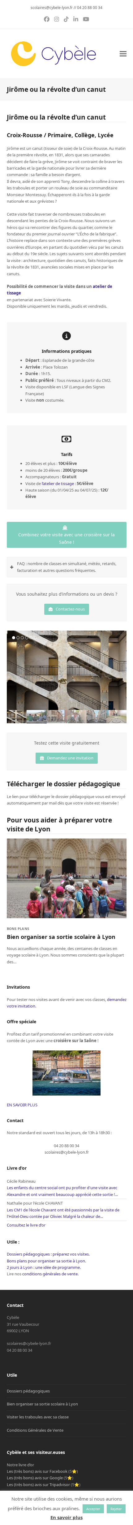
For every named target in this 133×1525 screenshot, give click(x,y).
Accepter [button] (93, 1508)
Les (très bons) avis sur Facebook (37, 1471)
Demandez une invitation (70, 758)
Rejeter (116, 1508)
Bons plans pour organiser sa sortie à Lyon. (46, 1261)
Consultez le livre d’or (26, 1225)
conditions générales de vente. (50, 1274)
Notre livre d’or (20, 1465)
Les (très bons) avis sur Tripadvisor (38, 1484)
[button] (123, 54)
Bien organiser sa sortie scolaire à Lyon (61, 936)
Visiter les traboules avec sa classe (38, 1417)
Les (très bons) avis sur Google (35, 1478)
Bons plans (18, 928)
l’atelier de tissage (58, 483)
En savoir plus (66, 1517)
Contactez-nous (70, 609)
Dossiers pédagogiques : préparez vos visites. (48, 1254)
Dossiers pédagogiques (28, 1391)
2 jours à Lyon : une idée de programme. (44, 1267)
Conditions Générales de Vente (35, 1430)
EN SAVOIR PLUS (22, 1105)
